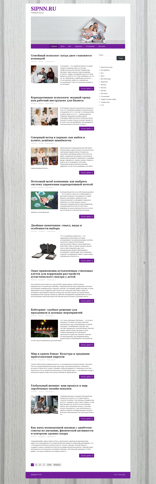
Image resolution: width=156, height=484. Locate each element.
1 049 (49, 465)
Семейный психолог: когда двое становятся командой (61, 57)
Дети (62, 46)
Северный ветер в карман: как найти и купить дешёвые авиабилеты (58, 138)
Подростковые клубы (108, 99)
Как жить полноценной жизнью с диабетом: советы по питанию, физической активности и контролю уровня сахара (62, 430)
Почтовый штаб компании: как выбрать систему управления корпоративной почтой (62, 183)
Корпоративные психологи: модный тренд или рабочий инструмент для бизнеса (60, 99)
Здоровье (78, 46)
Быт (69, 46)
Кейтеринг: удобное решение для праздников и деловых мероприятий (56, 311)
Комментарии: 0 (49, 61)
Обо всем (101, 46)
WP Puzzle (122, 474)
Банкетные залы (106, 67)
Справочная (105, 102)
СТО (102, 105)
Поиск (101, 55)
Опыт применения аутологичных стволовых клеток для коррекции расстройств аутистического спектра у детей (62, 273)
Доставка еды (106, 79)
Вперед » (57, 465)
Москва (103, 85)
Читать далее (86, 89)
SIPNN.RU (34, 474)
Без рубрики (41, 231)
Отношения (90, 46)
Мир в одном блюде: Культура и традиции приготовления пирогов (60, 355)
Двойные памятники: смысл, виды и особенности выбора (56, 226)
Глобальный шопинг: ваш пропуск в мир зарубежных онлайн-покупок (59, 387)
